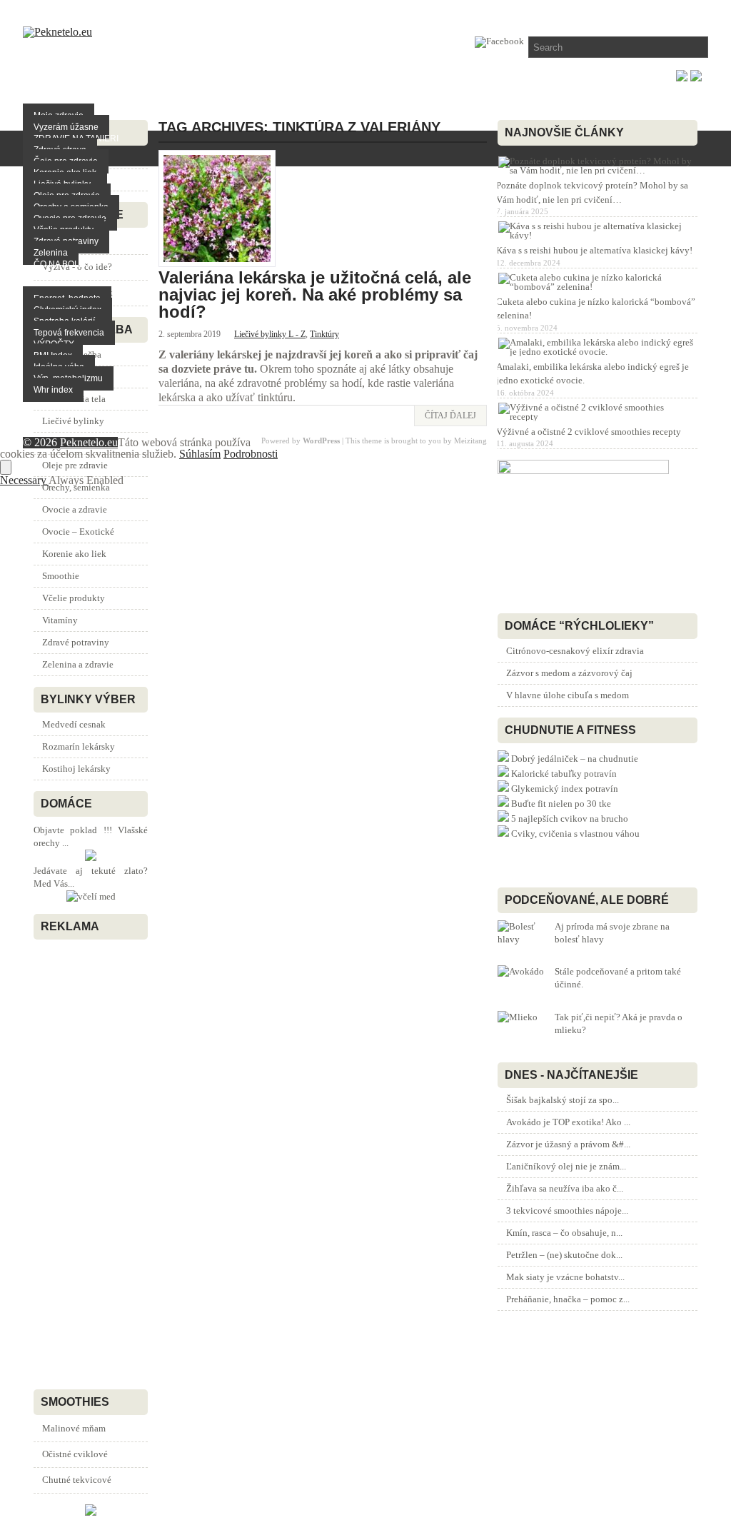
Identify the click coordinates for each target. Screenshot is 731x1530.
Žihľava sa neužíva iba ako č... (564, 1188)
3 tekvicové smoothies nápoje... (567, 1210)
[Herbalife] (90, 1512)
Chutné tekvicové (76, 1479)
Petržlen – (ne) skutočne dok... (564, 1254)
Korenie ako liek (74, 553)
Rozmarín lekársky (78, 746)
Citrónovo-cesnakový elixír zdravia (575, 650)
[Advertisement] (76, 1161)
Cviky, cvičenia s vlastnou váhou (575, 833)
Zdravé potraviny (75, 642)
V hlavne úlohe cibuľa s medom (567, 695)
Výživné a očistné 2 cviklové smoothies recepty (588, 431)
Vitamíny (60, 620)
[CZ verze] (696, 77)
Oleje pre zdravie (75, 465)
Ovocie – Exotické (78, 531)
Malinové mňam (74, 1428)
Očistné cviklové (75, 1454)
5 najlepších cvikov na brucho (569, 818)
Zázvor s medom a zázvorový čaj (569, 673)
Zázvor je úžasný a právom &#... (568, 1144)
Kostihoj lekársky (76, 768)
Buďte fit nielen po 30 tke (561, 803)
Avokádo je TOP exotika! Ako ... (568, 1122)
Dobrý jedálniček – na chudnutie (574, 758)
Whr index (53, 390)
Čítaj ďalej (450, 416)
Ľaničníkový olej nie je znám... (566, 1166)
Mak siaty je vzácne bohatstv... (565, 1277)
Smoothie (60, 575)
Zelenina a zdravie (78, 664)
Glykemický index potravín (564, 788)
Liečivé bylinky (73, 421)
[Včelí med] (91, 896)
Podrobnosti (250, 454)
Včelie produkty (73, 598)
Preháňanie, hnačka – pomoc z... (568, 1299)
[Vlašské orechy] (90, 857)
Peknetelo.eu (89, 442)
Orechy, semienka (76, 487)
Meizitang (470, 440)
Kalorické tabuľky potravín (564, 773)
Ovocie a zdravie (74, 509)
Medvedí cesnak (74, 724)
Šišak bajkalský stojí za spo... (562, 1099)
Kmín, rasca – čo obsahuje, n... (564, 1232)
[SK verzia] (681, 77)
